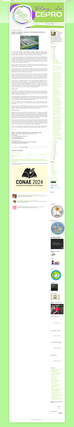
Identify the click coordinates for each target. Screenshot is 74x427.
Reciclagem (53, 173)
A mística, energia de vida (56, 116)
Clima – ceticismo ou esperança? (55, 88)
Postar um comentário (16, 152)
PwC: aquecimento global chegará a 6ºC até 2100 (56, 125)
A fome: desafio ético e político (57, 139)
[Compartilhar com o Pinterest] (26, 147)
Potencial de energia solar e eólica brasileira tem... (56, 111)
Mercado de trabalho (55, 171)
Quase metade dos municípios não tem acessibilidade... (57, 102)
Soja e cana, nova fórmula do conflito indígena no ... (57, 100)
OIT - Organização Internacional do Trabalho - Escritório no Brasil (57, 395)
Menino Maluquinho (55, 385)
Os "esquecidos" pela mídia (56, 106)
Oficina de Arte (54, 172)
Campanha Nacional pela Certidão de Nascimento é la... (57, 81)
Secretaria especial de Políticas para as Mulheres (57, 396)
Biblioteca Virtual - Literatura (56, 373)
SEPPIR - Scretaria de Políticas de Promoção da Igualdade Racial (57, 398)
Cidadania (53, 166)
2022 (53, 49)
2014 (53, 56)
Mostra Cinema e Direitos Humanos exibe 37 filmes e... (57, 138)
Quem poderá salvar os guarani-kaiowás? (56, 98)
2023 (53, 48)
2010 (53, 156)
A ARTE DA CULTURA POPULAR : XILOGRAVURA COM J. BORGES (28, 194)
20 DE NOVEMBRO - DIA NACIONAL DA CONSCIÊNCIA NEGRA (56, 91)
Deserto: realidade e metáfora (57, 107)
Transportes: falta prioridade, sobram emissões (57, 118)
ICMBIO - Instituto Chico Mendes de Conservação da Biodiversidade (57, 381)
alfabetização (54, 163)
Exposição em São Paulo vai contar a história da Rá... (57, 77)
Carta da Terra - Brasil (55, 376)
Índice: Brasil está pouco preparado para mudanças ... (57, 120)
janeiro (54, 153)
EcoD (15, 129)
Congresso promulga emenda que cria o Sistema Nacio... (57, 67)
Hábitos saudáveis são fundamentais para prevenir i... (57, 63)
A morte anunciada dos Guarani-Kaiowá (56, 131)
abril (53, 149)
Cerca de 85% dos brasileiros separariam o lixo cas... (57, 72)
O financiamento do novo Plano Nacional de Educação (57, 109)
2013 (53, 57)
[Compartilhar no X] (24, 147)
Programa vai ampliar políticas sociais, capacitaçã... (57, 84)
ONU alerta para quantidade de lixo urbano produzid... (57, 129)
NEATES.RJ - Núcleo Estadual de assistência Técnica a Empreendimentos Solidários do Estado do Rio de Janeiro (57, 389)
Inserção (53, 169)
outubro (54, 141)
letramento (53, 170)
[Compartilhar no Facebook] (25, 147)
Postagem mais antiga (43, 154)
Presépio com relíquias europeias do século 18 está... (56, 70)
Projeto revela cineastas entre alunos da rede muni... (57, 79)
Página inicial (30, 154)
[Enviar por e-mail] (22, 147)
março (54, 150)
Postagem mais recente (15, 154)
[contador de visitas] (53, 182)
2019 (53, 53)
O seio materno (54, 65)
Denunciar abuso (54, 177)
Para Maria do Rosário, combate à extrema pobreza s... (57, 114)
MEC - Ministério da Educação (56, 384)
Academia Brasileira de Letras (56, 372)
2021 (53, 50)
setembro (54, 142)
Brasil (52, 164)
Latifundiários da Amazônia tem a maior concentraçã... (57, 104)
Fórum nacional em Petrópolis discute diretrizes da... (57, 94)
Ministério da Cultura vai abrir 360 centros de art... (57, 74)
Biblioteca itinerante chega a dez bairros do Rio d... (56, 135)
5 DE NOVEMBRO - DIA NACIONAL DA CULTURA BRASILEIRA (27, 200)
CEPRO (58, 31)
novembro (54, 61)
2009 (53, 157)
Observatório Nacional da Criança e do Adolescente (57, 392)
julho (53, 145)
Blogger (41, 419)
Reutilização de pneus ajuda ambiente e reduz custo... (57, 122)
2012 (53, 58)
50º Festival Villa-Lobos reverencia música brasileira (57, 133)
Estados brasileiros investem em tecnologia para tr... (57, 127)
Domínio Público (54, 377)
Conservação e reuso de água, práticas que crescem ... (57, 86)
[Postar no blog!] (23, 147)
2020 (53, 52)
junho (54, 146)
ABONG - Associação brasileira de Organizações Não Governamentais (57, 370)
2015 (53, 54)
